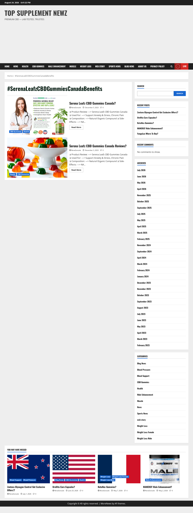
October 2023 (143, 295)
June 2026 (141, 176)
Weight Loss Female (145, 432)
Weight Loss (85, 66)
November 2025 (144, 195)
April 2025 (141, 226)
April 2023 (141, 332)
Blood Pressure (143, 369)
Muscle (72, 66)
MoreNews (106, 503)
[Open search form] (172, 66)
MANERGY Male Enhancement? (150, 128)
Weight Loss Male (144, 438)
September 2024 (144, 251)
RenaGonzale (76, 107)
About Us (142, 66)
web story (100, 66)
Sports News (115, 66)
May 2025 (141, 220)
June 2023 (141, 320)
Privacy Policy (157, 66)
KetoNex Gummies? (145, 123)
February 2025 (143, 239)
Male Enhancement (57, 66)
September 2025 (144, 207)
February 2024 (143, 270)
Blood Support (143, 375)
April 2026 (141, 188)
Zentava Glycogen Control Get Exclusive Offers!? (157, 112)
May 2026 (141, 182)
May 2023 (141, 326)
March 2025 (142, 232)
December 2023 (144, 282)
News (15, 66)
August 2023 (142, 307)
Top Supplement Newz (36, 13)
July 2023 (141, 314)
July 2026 (141, 170)
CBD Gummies (38, 66)
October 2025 (143, 201)
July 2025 (141, 213)
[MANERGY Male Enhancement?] (164, 469)
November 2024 (144, 245)
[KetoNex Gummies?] (119, 469)
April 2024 (141, 257)
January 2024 (142, 276)
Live (184, 66)
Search (140, 86)
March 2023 (142, 339)
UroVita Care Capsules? (147, 117)
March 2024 (142, 263)
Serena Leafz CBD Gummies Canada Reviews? (37, 158)
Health (25, 66)
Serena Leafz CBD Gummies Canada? (37, 115)
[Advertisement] (96, 40)
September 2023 (144, 301)
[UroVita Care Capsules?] (74, 469)
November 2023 (144, 288)
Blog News (129, 66)
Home (7, 66)
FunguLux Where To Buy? (147, 133)
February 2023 (143, 345)
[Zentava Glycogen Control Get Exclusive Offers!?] (28, 469)
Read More (77, 128)
